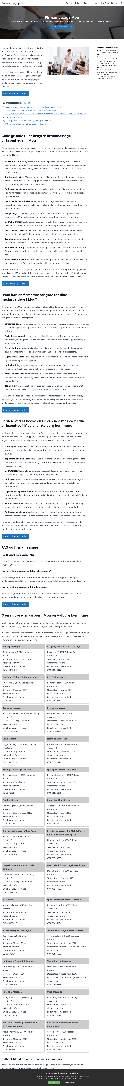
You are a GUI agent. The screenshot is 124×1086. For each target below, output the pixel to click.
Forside (69, 3)
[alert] (62, 1077)
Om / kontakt (107, 3)
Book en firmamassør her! (62, 27)
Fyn (85, 3)
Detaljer (82, 1078)
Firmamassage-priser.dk (15, 3)
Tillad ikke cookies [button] (69, 1082)
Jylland (78, 3)
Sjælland (94, 3)
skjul (27, 103)
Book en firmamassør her (15, 93)
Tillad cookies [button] (53, 1082)
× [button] (122, 1071)
